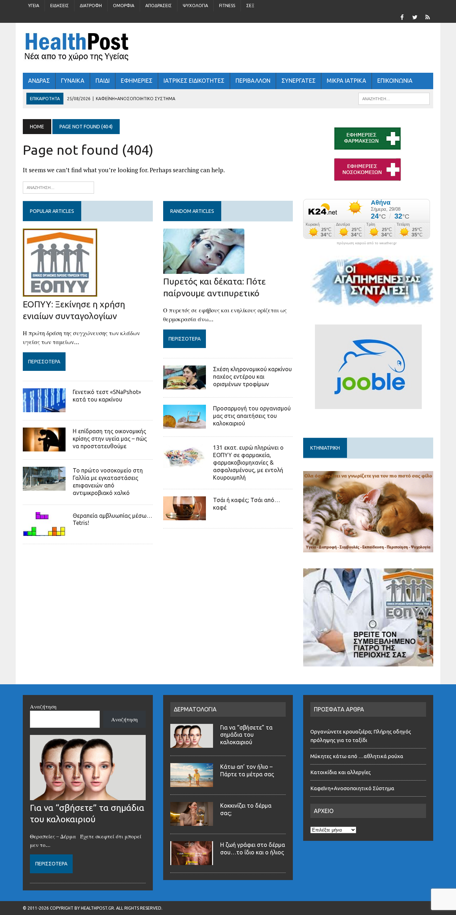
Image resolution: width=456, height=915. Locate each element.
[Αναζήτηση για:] (58, 187)
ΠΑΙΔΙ (102, 80)
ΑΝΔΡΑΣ (39, 80)
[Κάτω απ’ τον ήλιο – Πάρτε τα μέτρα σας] (191, 782)
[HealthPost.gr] (228, 48)
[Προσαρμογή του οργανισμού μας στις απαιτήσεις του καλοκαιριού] (184, 424)
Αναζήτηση (43, 706)
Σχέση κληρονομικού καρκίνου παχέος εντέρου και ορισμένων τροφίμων (252, 376)
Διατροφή (91, 5)
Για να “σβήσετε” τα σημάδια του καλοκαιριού (246, 735)
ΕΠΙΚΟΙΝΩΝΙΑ (395, 80)
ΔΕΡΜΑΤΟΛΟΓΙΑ (195, 709)
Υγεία (33, 5)
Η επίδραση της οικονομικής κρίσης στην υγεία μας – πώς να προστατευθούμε (110, 438)
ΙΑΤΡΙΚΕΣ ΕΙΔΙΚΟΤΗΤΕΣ (194, 80)
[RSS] (427, 16)
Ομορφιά (123, 5)
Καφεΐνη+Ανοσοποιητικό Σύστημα (352, 788)
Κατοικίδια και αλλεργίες (340, 772)
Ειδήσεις (59, 5)
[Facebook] (402, 16)
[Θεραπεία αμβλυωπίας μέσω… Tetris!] (44, 531)
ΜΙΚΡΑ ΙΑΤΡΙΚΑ (346, 80)
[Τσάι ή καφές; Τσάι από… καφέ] (184, 516)
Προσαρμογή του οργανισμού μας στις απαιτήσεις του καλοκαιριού (252, 415)
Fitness (227, 5)
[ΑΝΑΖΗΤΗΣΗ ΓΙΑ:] (394, 98)
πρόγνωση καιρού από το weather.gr (367, 243)
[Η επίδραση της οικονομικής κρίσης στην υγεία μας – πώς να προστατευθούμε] (44, 447)
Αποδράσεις (158, 5)
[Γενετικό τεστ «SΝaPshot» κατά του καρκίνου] (44, 408)
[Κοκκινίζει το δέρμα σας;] (191, 821)
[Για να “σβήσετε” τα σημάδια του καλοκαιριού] (88, 795)
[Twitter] (414, 16)
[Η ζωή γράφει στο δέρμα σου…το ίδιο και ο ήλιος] (191, 860)
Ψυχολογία (195, 5)
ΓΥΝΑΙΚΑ (72, 80)
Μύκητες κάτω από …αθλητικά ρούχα (357, 756)
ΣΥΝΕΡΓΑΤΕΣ (298, 80)
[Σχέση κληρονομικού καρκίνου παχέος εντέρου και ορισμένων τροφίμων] (184, 385)
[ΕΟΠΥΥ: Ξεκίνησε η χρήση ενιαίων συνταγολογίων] (60, 292)
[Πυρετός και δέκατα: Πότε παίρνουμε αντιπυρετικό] (203, 269)
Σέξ (250, 5)
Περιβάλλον (252, 80)
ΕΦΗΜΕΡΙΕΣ (136, 80)
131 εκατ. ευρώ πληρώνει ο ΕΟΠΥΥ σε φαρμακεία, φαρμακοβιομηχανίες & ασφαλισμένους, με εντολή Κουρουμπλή (248, 462)
